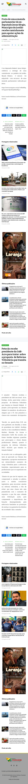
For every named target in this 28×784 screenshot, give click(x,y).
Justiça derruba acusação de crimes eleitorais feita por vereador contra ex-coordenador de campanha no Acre (13, 610)
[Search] (25, 4)
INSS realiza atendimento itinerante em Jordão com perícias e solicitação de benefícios (13, 164)
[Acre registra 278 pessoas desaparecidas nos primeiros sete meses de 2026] (14, 574)
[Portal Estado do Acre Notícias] (14, 4)
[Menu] (3, 4)
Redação (5, 39)
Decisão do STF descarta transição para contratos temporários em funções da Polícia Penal (13, 635)
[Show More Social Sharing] (25, 45)
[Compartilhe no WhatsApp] (18, 45)
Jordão (4, 15)
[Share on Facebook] (12, 45)
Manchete (5, 345)
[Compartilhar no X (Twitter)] (15, 45)
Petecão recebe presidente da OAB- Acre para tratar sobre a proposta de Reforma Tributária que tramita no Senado (7, 128)
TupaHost (15, 776)
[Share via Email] (21, 45)
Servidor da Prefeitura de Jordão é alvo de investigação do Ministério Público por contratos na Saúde (14, 189)
